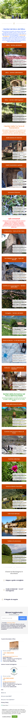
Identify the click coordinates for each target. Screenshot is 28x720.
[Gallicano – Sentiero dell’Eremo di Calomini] (14, 378)
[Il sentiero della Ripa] (14, 469)
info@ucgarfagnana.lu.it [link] (9, 681)
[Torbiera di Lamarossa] (14, 551)
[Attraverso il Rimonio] (14, 202)
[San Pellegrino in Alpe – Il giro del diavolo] (14, 268)
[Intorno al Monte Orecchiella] (14, 496)
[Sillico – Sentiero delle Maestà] (14, 83)
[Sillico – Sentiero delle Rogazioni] (14, 110)
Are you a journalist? (6, 696)
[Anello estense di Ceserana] (14, 148)
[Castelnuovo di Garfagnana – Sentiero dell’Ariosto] (14, 296)
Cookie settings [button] (6, 716)
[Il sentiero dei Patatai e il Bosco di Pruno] (14, 442)
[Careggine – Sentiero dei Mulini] (14, 323)
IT (17, 2)
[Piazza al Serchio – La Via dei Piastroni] (14, 350)
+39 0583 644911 (8, 678)
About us (3, 692)
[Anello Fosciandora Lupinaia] (14, 175)
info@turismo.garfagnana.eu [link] (10, 656)
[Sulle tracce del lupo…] (14, 524)
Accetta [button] (15, 716)
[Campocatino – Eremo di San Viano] (14, 241)
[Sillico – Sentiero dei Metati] (14, 55)
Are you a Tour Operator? (7, 699)
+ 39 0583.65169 (8, 653)
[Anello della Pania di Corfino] (14, 414)
